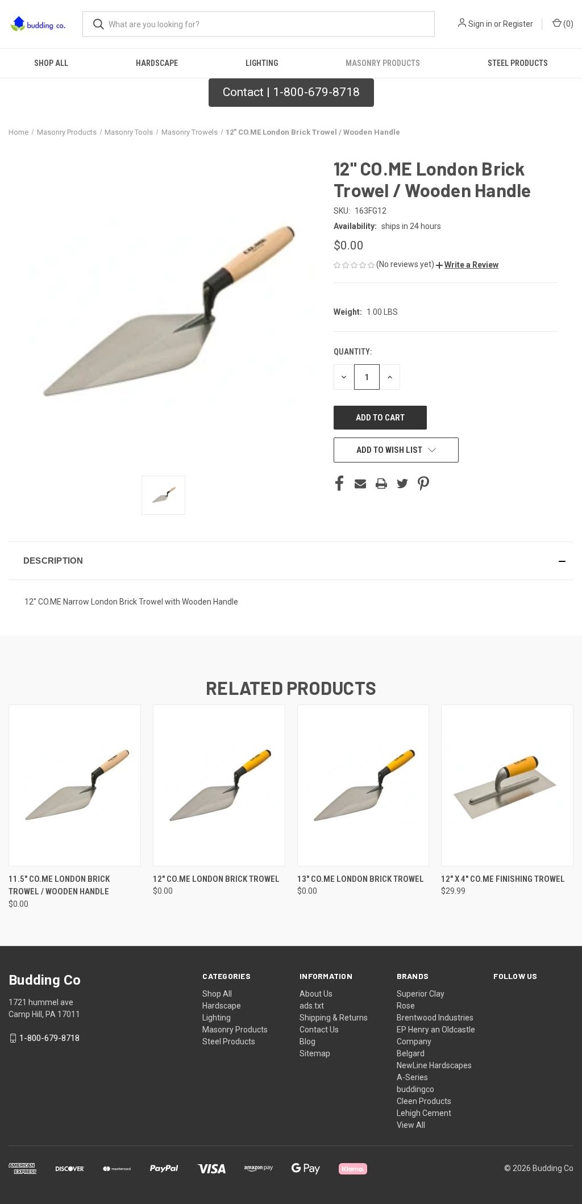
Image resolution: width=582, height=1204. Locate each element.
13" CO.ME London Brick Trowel (360, 879)
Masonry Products (383, 63)
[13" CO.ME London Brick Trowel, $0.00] (363, 785)
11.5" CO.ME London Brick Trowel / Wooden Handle (59, 885)
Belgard (411, 1053)
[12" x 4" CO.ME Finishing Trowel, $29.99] (507, 785)
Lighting (262, 63)
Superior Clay (420, 993)
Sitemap (315, 1053)
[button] (467, 264)
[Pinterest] (423, 483)
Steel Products (518, 63)
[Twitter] (402, 483)
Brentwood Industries (435, 1017)
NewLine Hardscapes (434, 1065)
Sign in (480, 23)
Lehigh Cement (424, 1113)
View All (411, 1125)
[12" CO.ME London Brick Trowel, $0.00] (219, 785)
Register (518, 23)
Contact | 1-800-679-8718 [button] (291, 92)
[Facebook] (339, 483)
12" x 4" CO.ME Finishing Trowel (503, 879)
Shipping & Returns (334, 1017)
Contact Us (319, 1029)
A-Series (412, 1077)
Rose (406, 1005)
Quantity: (353, 351)
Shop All (51, 63)
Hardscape (157, 63)
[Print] (381, 483)
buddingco (415, 1089)
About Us (316, 993)
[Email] (360, 483)
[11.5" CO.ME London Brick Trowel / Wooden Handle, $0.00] (75, 785)
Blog (307, 1041)
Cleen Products (424, 1101)
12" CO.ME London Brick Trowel (216, 879)
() (567, 23)
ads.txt (312, 1005)
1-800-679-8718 (49, 1038)
